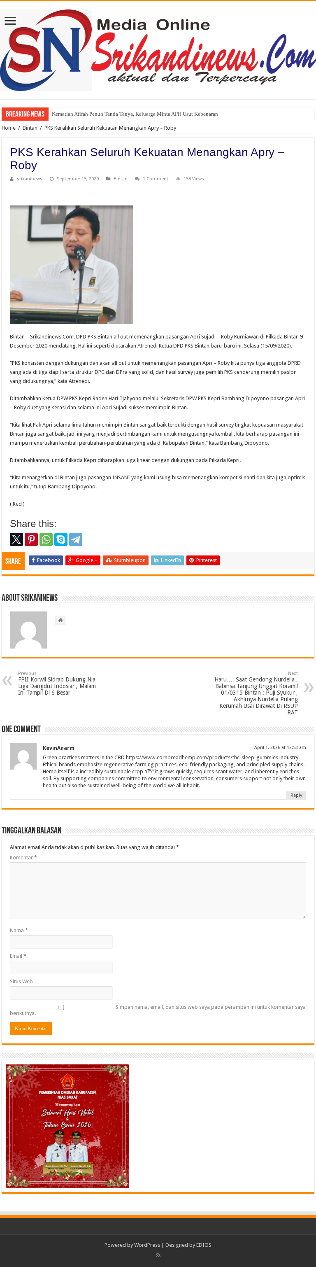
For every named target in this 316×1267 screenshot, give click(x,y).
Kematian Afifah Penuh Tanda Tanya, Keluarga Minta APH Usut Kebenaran (135, 114)
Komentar (23, 857)
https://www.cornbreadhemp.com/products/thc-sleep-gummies (202, 757)
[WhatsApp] (46, 539)
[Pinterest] (31, 539)
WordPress (147, 1245)
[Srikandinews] (158, 48)
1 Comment (155, 179)
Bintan (30, 128)
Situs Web (21, 981)
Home (9, 128)
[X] (16, 539)
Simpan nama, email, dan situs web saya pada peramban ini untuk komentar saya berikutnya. (158, 1010)
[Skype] (60, 539)
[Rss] (158, 1255)
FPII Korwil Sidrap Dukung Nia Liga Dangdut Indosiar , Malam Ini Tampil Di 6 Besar (57, 683)
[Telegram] (75, 539)
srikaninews (29, 179)
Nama (19, 930)
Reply (296, 795)
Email (18, 956)
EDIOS (203, 1245)
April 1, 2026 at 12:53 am (280, 747)
